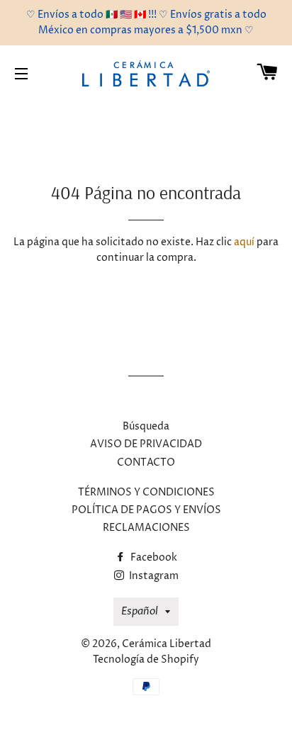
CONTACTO (146, 462)
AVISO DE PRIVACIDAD (146, 444)
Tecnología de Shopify (146, 659)
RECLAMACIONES (146, 527)
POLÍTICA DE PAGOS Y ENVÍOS (146, 510)
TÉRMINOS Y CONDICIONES (146, 492)
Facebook (152, 557)
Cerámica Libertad (166, 644)
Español (139, 611)
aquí (244, 242)
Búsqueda (146, 426)
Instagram (153, 576)
